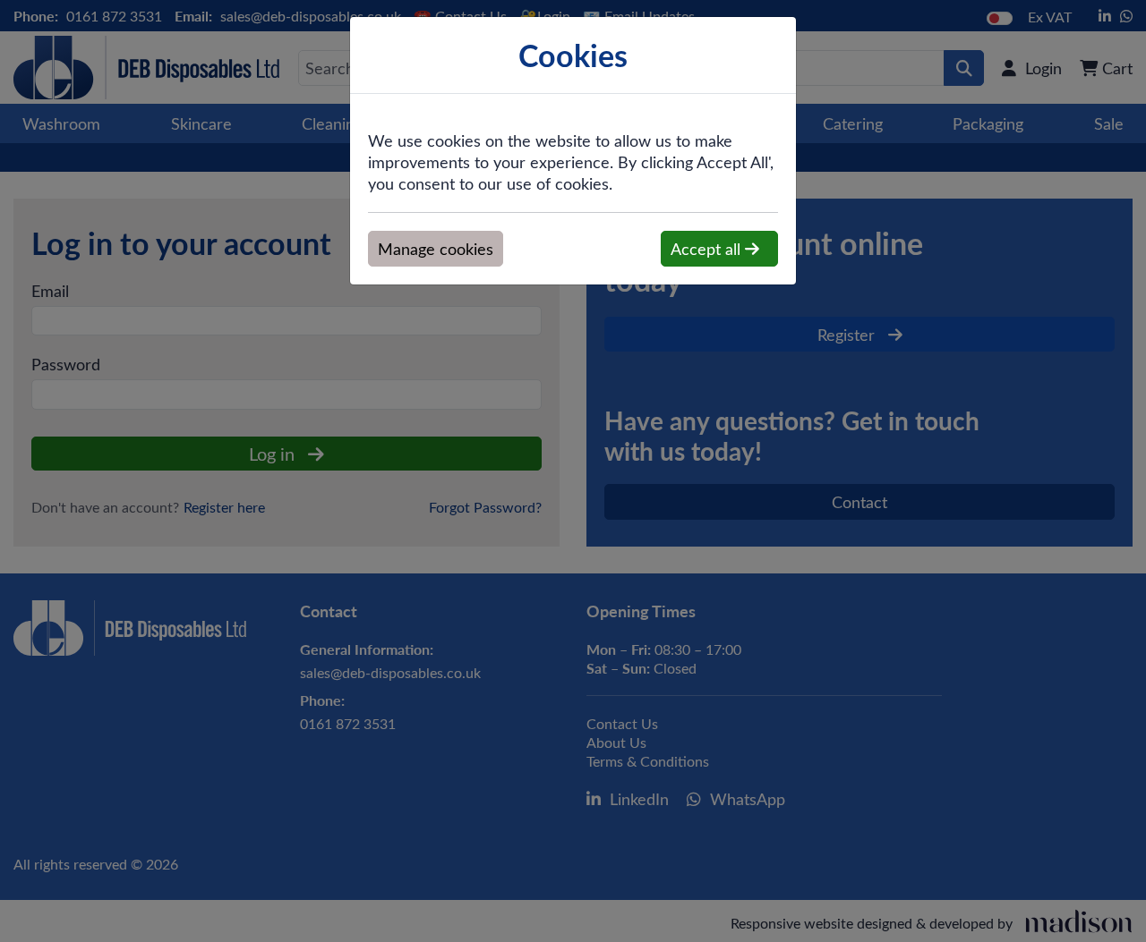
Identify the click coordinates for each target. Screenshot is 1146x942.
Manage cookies (435, 248)
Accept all (708, 248)
